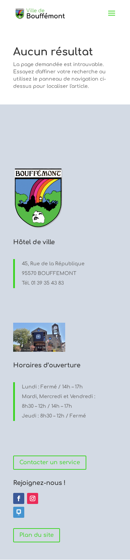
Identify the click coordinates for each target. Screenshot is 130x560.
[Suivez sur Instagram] (32, 498)
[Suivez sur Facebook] (18, 498)
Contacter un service (49, 462)
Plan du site (36, 535)
